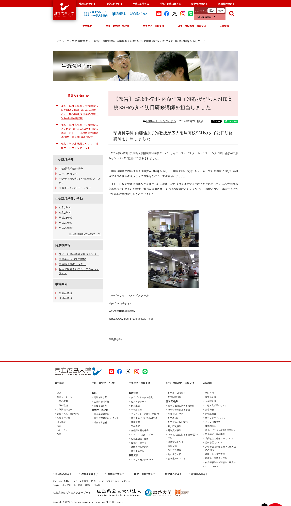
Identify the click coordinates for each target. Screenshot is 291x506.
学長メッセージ (64, 397)
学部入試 (209, 393)
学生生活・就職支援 (153, 26)
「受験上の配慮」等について (219, 438)
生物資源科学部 (101, 401)
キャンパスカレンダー (142, 434)
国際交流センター (177, 442)
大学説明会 (210, 413)
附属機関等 (63, 245)
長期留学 (172, 446)
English (56, 485)
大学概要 (87, 26)
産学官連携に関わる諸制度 (181, 405)
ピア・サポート (138, 401)
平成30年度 (66, 222)
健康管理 (135, 422)
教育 (59, 434)
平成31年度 (66, 217)
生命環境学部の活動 (69, 198)
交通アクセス (112, 481)
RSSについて (97, 481)
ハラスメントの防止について (145, 414)
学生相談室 (136, 410)
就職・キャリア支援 (215, 454)
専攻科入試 (210, 397)
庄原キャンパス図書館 (72, 259)
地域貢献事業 (174, 430)
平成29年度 (66, 227)
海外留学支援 (174, 454)
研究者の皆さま (199, 3)
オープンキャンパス (215, 418)
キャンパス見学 (212, 422)
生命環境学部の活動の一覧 (85, 234)
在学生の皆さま (114, 3)
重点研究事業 (174, 426)
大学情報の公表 (64, 409)
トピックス (62, 430)
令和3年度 (65, 207)
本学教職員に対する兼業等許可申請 (183, 436)
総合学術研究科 (101, 414)
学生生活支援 (137, 451)
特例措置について (214, 442)
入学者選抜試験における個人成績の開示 (220, 448)
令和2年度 (65, 212)
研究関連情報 (174, 397)
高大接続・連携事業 (215, 434)
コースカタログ (68, 173)
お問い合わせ (128, 481)
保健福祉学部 (100, 405)
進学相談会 (210, 426)
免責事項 (83, 481)
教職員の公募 (63, 418)
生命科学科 (65, 293)
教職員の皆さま (226, 3)
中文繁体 (78, 485)
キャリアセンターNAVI (142, 459)
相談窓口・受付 (175, 414)
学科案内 (61, 284)
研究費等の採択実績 (178, 422)
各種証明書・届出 (140, 438)
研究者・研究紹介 (177, 393)
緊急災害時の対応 (140, 447)
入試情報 (224, 26)
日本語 (97, 485)
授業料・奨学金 (138, 443)
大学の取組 (62, 405)
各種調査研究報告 (140, 430)
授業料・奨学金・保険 (216, 458)
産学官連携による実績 (179, 410)
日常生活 (135, 405)
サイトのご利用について (65, 481)
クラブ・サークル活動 (142, 397)
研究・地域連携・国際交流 (192, 26)
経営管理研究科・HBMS (106, 418)
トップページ (61, 41)
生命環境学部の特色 (71, 168)
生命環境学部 (80, 41)
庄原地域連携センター (72, 264)
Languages (206, 17)
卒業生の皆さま (141, 3)
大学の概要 (62, 401)
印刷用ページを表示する (161, 121)
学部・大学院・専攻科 (117, 26)
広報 (59, 426)
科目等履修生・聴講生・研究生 (220, 462)
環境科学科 (65, 298)
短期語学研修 (174, 450)
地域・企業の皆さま (170, 3)
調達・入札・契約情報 (68, 413)
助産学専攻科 (100, 422)
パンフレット (211, 466)
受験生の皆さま (87, 3)
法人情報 (61, 422)
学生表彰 (135, 426)
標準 (220, 10)
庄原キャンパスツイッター (75, 188)
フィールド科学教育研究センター (79, 254)
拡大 (212, 10)
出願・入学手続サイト (216, 405)
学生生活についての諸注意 (144, 418)
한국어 (88, 485)
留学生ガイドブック (178, 458)
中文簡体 (66, 485)
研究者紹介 (173, 418)
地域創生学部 (100, 397)
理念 (59, 393)
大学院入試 (210, 401)
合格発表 (209, 409)
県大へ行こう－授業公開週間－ (220, 430)
